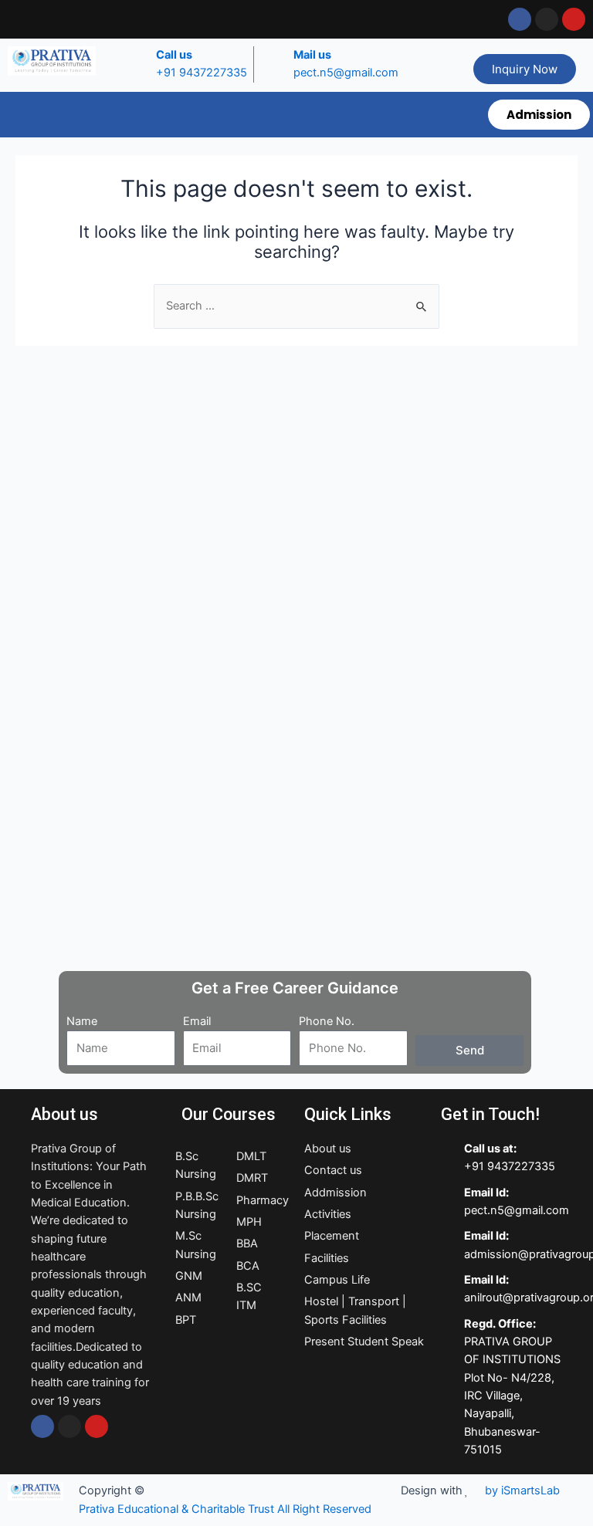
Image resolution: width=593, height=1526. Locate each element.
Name (81, 1021)
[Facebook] (42, 1426)
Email (197, 1021)
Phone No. (326, 1021)
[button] (240, 114)
